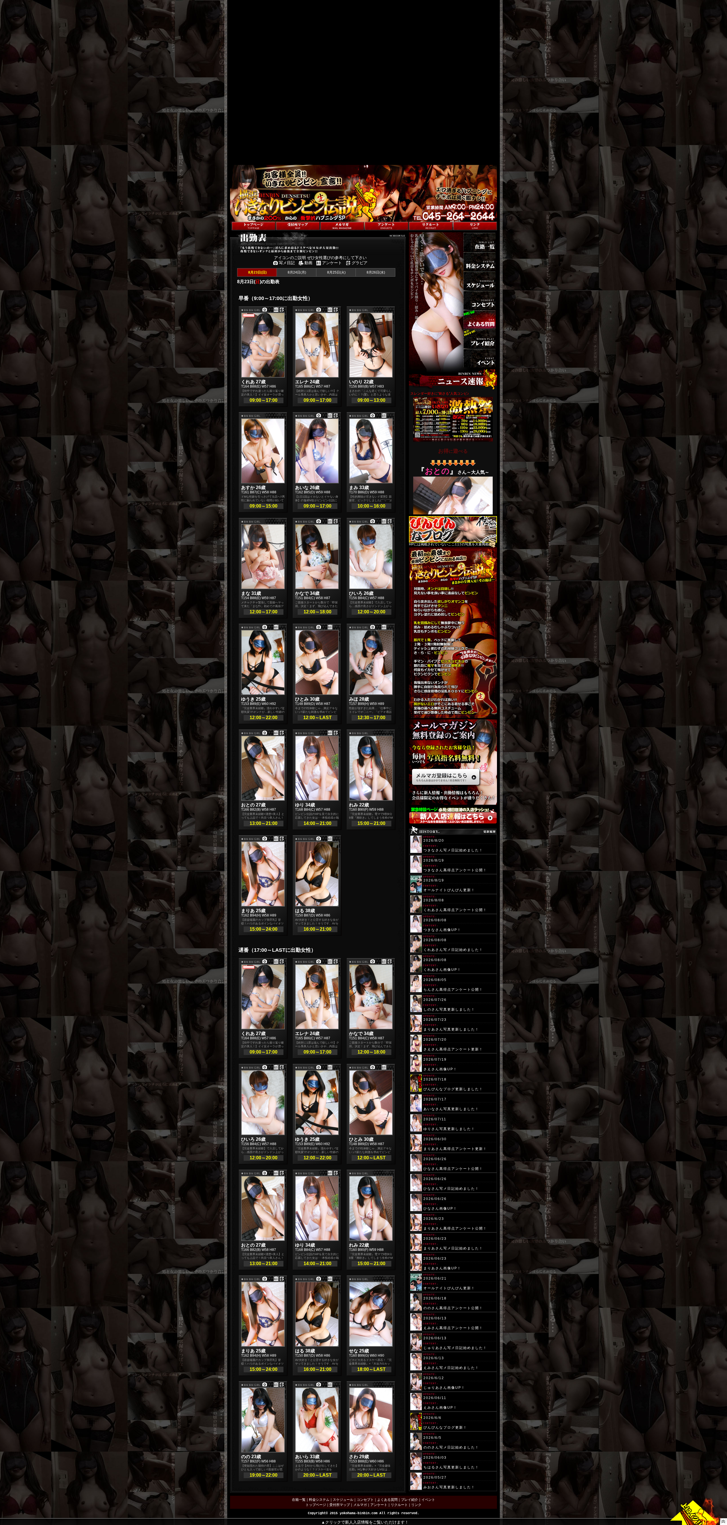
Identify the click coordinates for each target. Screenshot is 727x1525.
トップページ (316, 1505)
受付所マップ (339, 1505)
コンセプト (365, 1500)
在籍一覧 (299, 1500)
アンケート (378, 1505)
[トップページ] (253, 226)
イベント (428, 1500)
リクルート (399, 1505)
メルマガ (360, 1505)
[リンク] (475, 226)
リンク (416, 1505)
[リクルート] (431, 226)
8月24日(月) (296, 272)
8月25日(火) (336, 272)
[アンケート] (386, 226)
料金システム (319, 1500)
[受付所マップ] (298, 226)
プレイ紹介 (409, 1500)
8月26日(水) (375, 272)
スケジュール (343, 1500)
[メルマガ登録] (342, 226)
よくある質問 (387, 1500)
